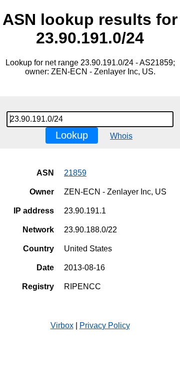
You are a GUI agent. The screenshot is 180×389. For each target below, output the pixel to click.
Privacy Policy (105, 325)
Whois (121, 136)
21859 (75, 173)
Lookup (72, 135)
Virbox (62, 325)
